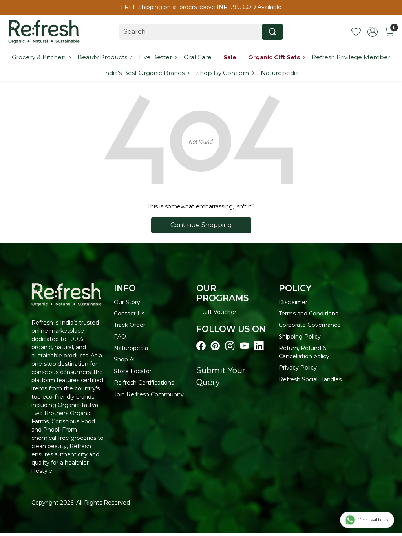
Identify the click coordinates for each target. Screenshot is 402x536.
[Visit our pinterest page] (215, 346)
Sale (229, 57)
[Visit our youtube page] (244, 346)
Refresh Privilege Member (351, 57)
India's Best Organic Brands (144, 73)
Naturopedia (280, 73)
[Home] (44, 32)
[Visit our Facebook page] (200, 346)
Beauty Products (102, 57)
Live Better (155, 57)
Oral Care (198, 57)
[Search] (272, 32)
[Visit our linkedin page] (258, 346)
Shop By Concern (222, 73)
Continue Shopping (201, 225)
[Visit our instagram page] (229, 346)
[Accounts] (372, 32)
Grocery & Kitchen (39, 57)
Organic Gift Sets (274, 57)
